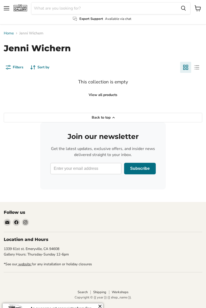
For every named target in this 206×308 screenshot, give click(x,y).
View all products (103, 94)
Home (9, 33)
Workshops (120, 292)
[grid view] (185, 67)
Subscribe (140, 168)
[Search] (183, 8)
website (24, 264)
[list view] (196, 67)
